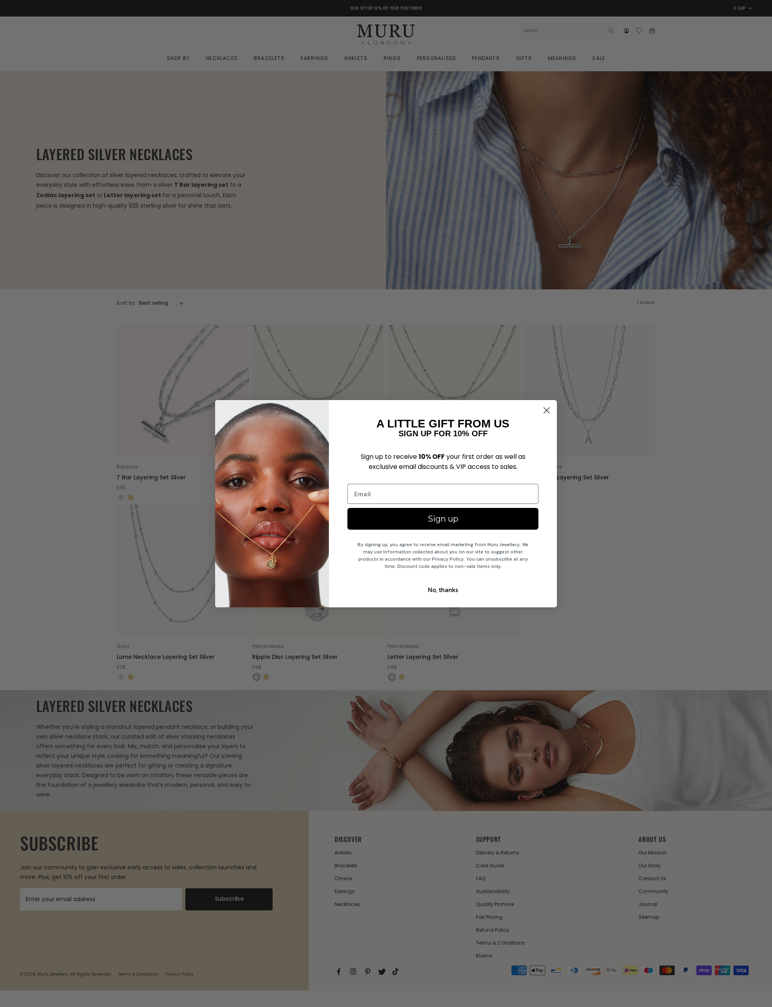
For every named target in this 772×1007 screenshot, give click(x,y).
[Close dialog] (547, 410)
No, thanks (443, 589)
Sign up (443, 519)
